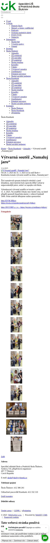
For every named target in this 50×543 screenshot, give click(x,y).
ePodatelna (15, 113)
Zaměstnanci (16, 71)
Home (3, 149)
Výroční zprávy (17, 44)
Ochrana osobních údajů (21, 33)
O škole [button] (9, 23)
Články (14, 67)
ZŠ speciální (16, 58)
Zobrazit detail (32, 541)
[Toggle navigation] (2, 17)
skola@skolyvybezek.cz (17, 478)
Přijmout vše (6, 541)
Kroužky (14, 65)
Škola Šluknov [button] (12, 51)
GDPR (17, 511)
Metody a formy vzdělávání (22, 28)
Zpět (3, 456)
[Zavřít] (46, 527)
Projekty (9, 49)
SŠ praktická (16, 60)
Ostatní (14, 46)
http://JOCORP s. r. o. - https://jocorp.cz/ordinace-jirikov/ (24, 207)
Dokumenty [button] (11, 39)
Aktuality (15, 53)
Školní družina (17, 62)
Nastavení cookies (11, 517)
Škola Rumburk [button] (12, 78)
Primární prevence (18, 74)
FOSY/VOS (16, 35)
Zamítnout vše (19, 541)
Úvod (8, 21)
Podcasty (15, 30)
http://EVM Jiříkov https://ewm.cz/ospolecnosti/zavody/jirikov (18, 202)
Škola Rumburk (17, 110)
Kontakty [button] (10, 106)
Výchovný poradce (19, 69)
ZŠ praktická (16, 55)
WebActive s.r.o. (15, 515)
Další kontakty (7, 496)
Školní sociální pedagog (21, 76)
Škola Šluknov (17, 108)
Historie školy (17, 26)
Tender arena (6, 511)
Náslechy (15, 37)
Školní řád (15, 42)
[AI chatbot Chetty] (45, 538)
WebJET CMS (41, 515)
